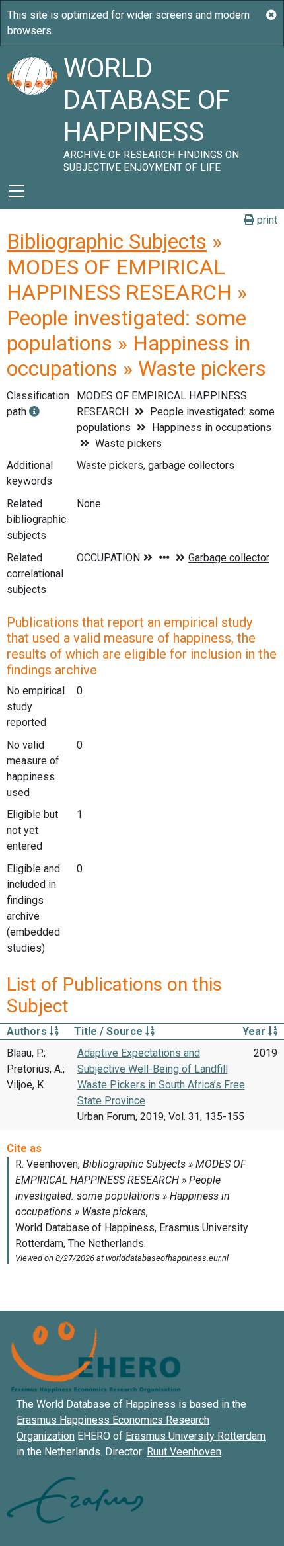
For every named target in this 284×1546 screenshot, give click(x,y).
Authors (28, 1031)
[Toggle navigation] (16, 191)
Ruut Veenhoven (184, 1451)
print (265, 220)
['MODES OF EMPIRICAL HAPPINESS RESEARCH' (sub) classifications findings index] (34, 411)
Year (255, 1031)
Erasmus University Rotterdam (195, 1436)
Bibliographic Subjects (107, 241)
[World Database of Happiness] (31, 109)
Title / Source (109, 1031)
